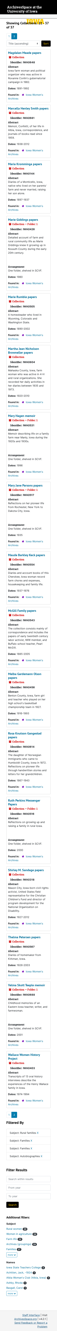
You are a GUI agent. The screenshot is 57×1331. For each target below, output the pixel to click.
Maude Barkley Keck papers (26, 555)
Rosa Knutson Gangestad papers (24, 735)
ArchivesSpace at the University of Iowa (24, 9)
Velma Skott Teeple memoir (26, 985)
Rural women (16, 1228)
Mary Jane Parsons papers (25, 485)
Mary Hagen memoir (21, 416)
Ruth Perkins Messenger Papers (24, 802)
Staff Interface (31, 1315)
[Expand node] (54, 16)
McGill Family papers (22, 611)
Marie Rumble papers (22, 297)
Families (13, 1249)
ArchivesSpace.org (25, 1319)
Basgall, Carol (16, 1287)
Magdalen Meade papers (24, 53)
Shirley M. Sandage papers (26, 870)
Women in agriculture (21, 1233)
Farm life (13, 1239)
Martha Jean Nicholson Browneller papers (23, 351)
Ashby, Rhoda (15, 1282)
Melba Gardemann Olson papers (24, 676)
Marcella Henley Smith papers (28, 108)
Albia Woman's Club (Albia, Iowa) (27, 1277)
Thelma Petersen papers (24, 937)
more (11, 1254)
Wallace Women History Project (24, 1057)
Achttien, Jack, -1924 (20, 1272)
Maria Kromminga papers (25, 164)
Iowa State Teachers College (25, 1267)
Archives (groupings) (21, 1244)
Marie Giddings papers (23, 220)
